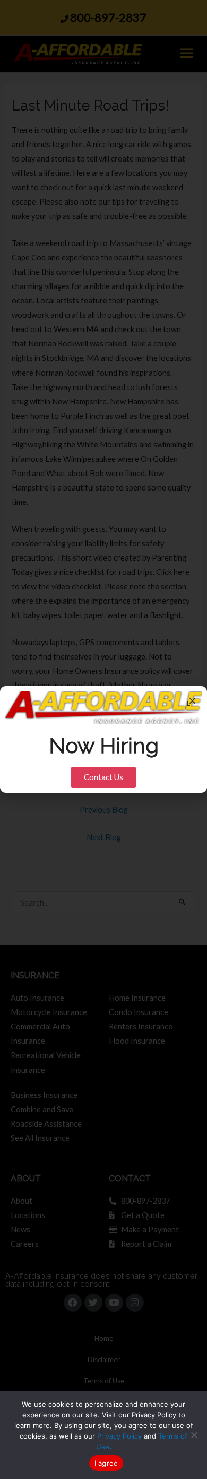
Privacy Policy (119, 1436)
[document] (103, 739)
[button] (192, 701)
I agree (106, 1463)
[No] (193, 1435)
